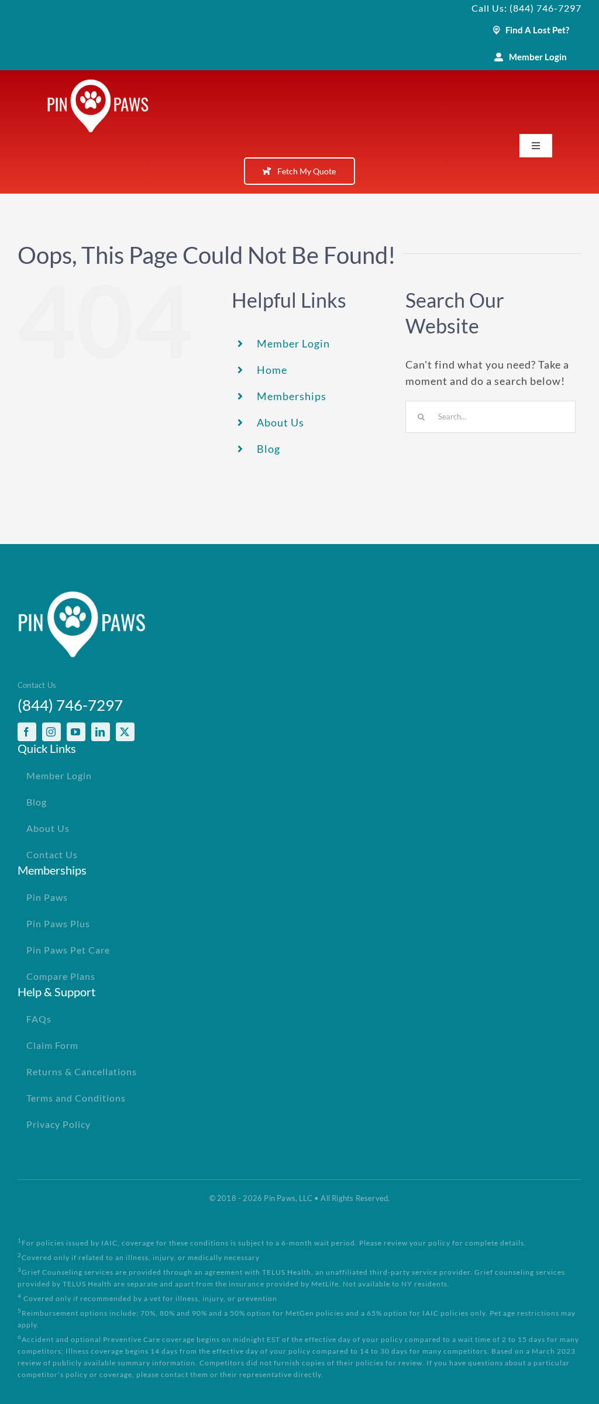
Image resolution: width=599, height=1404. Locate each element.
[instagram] (51, 731)
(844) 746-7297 (70, 705)
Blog (268, 448)
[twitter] (125, 731)
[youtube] (76, 731)
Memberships (291, 396)
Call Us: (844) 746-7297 (526, 7)
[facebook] (27, 731)
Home (272, 369)
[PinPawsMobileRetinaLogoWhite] (98, 84)
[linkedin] (100, 731)
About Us (280, 422)
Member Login (293, 343)
